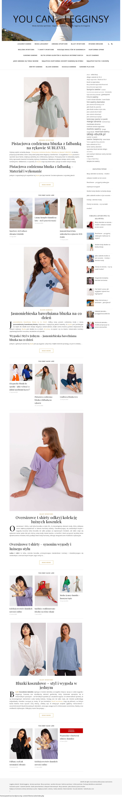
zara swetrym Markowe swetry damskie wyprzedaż (99, 155)
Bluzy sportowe (78, 44)
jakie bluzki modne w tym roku (96, 109)
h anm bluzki (106, 99)
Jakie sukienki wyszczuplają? (94, 116)
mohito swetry (94, 129)
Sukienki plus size (86, 67)
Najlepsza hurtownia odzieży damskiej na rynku (62, 61)
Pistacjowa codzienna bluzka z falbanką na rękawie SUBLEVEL (46, 145)
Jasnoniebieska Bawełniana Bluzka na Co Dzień (30, 322)
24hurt (88, 74)
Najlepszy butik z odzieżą (98, 61)
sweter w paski (92, 137)
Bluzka (24, 329)
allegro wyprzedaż (92, 79)
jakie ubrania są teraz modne (25, 61)
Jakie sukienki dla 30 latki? (94, 112)
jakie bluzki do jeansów (94, 107)
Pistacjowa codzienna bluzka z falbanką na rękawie (47, 152)
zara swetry (89, 151)
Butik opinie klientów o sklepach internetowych (62, 55)
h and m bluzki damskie (94, 99)
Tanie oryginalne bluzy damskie (96, 142)
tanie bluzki (106, 139)
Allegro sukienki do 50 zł (94, 77)
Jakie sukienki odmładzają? (94, 114)
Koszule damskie (69, 67)
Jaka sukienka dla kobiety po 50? (95, 104)
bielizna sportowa (26, 49)
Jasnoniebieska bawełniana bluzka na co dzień (46, 315)
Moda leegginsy (41, 44)
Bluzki (17, 692)
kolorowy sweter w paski (97, 119)
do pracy (47, 329)
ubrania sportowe (60, 44)
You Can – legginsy (61, 19)
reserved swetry (102, 131)
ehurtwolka (108, 92)
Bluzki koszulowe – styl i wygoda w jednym (46, 685)
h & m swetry (92, 97)
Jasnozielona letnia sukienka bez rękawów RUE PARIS (71, 234)
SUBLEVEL (68, 152)
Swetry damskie (35, 67)
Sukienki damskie (30, 55)
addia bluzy (94, 74)
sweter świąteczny (94, 139)
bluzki (37, 175)
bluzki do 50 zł (102, 79)
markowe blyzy (106, 122)
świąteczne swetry (93, 161)
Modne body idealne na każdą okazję (99, 191)
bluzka (70, 154)
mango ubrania (94, 121)
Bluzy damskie (93, 55)
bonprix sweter (94, 89)
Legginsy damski (24, 44)
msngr (104, 129)
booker (104, 89)
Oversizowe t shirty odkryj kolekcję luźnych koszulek (46, 519)
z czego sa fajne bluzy (92, 159)
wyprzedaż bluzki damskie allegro (97, 149)
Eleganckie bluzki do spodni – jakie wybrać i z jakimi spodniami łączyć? (20, 386)
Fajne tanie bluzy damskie (94, 94)
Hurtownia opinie (96, 49)
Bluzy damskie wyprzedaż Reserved (97, 84)
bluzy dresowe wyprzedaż (94, 87)
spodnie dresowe (96, 44)
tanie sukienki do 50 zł (93, 144)
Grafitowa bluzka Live (69, 397)
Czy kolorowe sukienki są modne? (95, 92)
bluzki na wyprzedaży (93, 82)
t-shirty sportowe (46, 49)
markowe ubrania (93, 124)
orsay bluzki (90, 132)
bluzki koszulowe (57, 701)
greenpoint (105, 94)
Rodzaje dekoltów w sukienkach (71, 49)
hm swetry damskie (96, 102)
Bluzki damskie (52, 67)
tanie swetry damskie (94, 147)
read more (46, 185)
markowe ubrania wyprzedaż (95, 126)
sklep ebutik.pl (96, 134)
